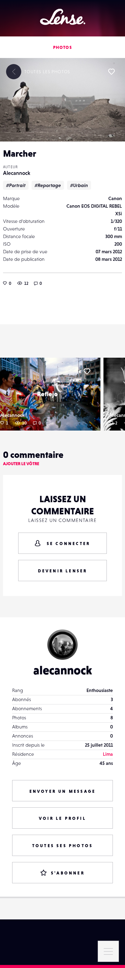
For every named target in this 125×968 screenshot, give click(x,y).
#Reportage (48, 185)
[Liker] (111, 71)
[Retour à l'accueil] (62, 17)
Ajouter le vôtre (21, 463)
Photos (62, 47)
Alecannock (16, 173)
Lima (108, 754)
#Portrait (15, 185)
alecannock (62, 670)
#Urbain (79, 185)
